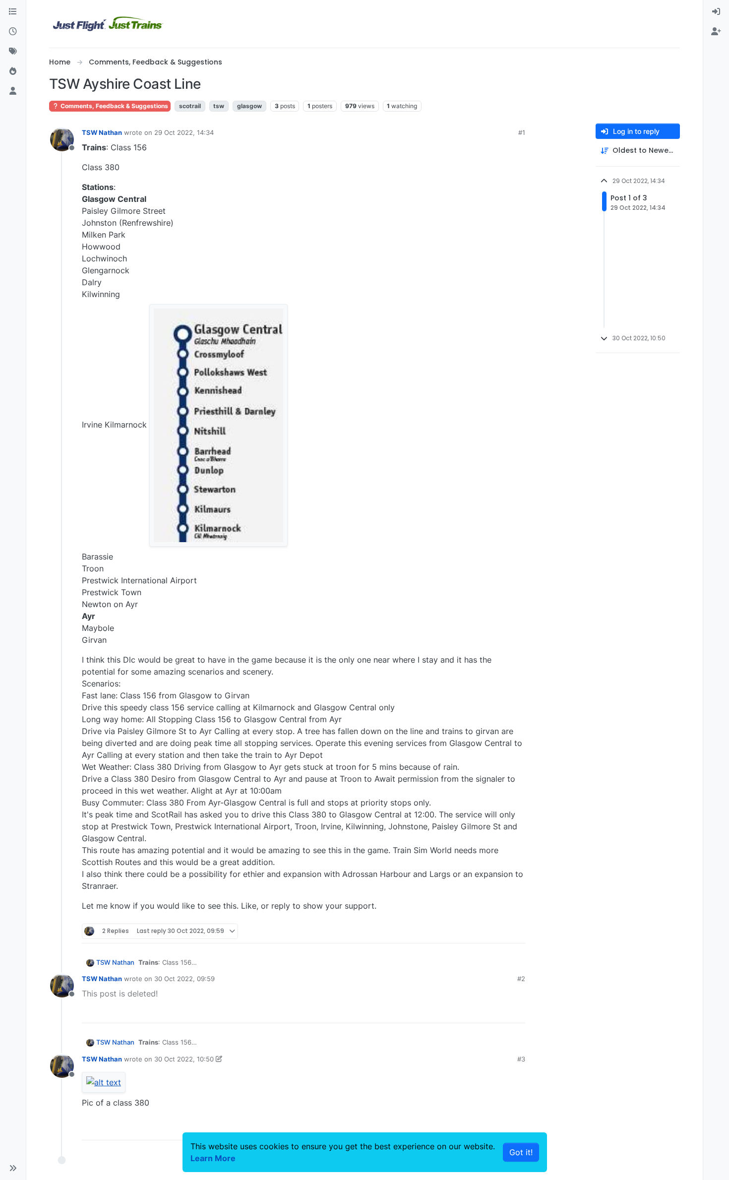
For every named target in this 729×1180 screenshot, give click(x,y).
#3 (521, 1059)
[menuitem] (716, 12)
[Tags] (13, 52)
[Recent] (13, 32)
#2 (521, 979)
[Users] (13, 91)
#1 (521, 132)
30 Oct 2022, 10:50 (184, 1059)
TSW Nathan (102, 132)
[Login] (716, 12)
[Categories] (13, 12)
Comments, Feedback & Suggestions (113, 106)
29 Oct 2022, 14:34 (184, 132)
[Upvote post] (499, 931)
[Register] (716, 32)
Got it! (521, 1152)
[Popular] (13, 71)
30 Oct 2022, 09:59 (184, 979)
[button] (13, 1168)
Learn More (213, 1158)
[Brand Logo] (108, 24)
